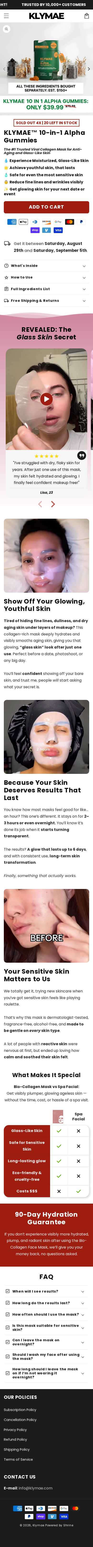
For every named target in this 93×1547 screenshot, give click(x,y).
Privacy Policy (15, 1429)
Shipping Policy (17, 1449)
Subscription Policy (20, 1409)
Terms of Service (18, 1459)
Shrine (68, 1525)
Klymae (38, 1525)
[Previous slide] (40, 504)
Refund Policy (15, 1439)
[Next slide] (52, 504)
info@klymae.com (35, 1488)
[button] (6, 15)
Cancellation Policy (20, 1419)
